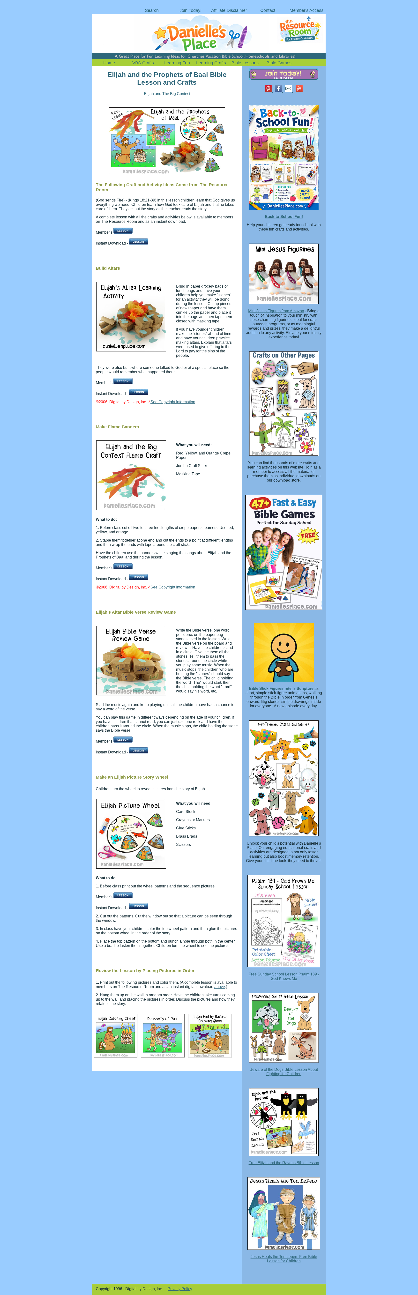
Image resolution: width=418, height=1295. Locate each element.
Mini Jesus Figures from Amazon (276, 311)
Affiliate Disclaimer (229, 10)
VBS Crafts (143, 62)
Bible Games (279, 62)
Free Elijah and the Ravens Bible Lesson (284, 1163)
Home (109, 62)
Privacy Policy (180, 1289)
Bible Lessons (245, 62)
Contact (267, 10)
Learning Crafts (211, 62)
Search (152, 10)
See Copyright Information (172, 402)
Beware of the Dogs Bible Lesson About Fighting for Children (284, 1071)
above (219, 987)
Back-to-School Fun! (284, 217)
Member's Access (306, 10)
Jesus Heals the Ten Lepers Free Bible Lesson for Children (284, 1259)
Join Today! (190, 10)
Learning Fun (177, 62)
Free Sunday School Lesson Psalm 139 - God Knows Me (284, 976)
